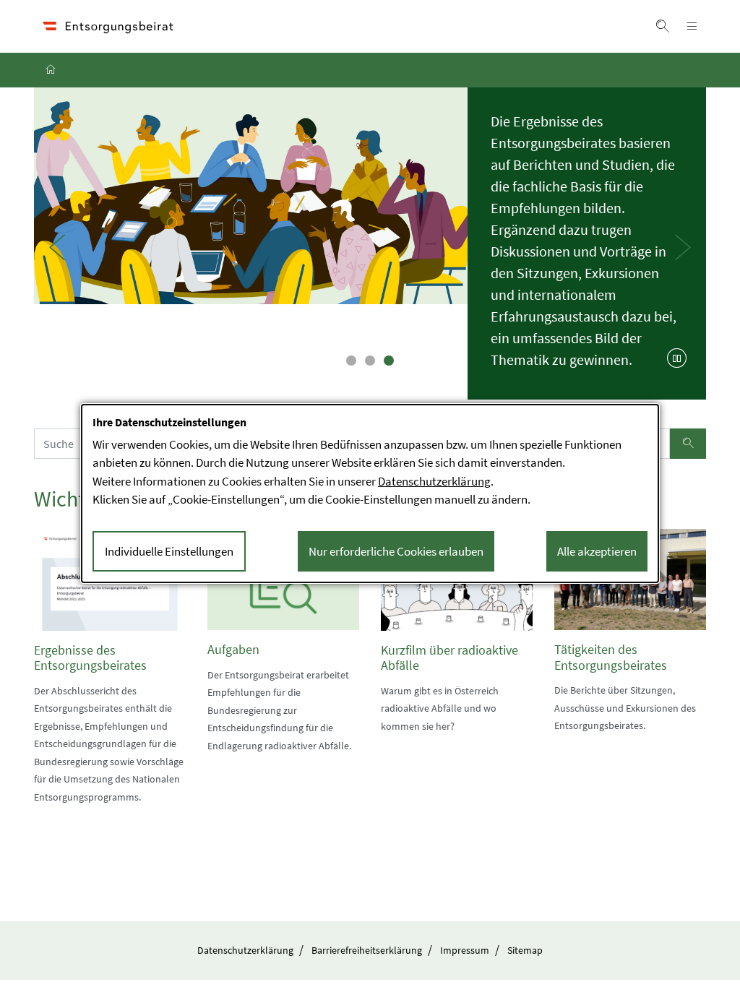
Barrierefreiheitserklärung (366, 950)
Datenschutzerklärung (245, 950)
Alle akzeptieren (597, 551)
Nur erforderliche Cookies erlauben (396, 551)
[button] (662, 26)
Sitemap (525, 950)
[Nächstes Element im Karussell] (683, 247)
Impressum (464, 950)
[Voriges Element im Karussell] (57, 247)
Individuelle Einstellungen (169, 551)
